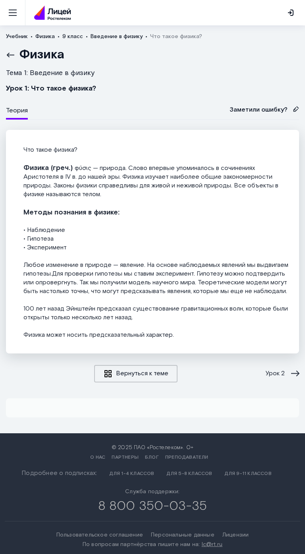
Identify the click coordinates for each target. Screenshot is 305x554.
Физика (41, 55)
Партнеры (125, 457)
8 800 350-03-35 (152, 506)
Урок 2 (275, 374)
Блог (152, 457)
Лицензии (235, 535)
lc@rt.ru (212, 544)
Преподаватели (186, 457)
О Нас (97, 457)
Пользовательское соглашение (99, 535)
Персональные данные (182, 535)
